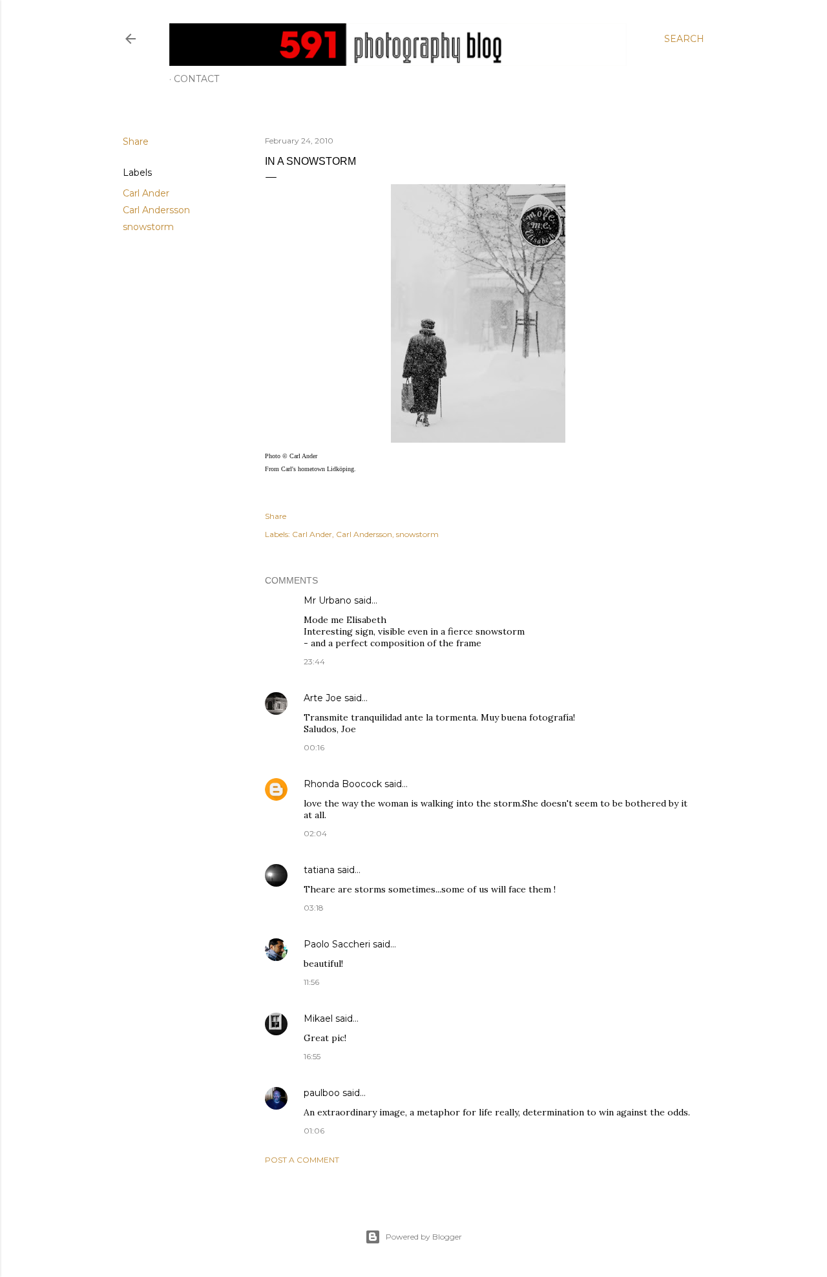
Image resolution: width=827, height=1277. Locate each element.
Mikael (318, 1018)
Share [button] (136, 141)
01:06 (314, 1130)
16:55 (312, 1056)
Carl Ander (146, 193)
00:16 (314, 747)
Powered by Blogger (424, 1236)
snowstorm (148, 227)
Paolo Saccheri (337, 944)
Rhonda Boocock (343, 784)
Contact (196, 79)
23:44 (314, 661)
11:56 (311, 982)
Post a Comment (302, 1160)
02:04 (315, 833)
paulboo (322, 1093)
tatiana (319, 870)
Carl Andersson (156, 210)
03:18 (314, 908)
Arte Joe (323, 698)
